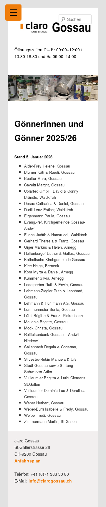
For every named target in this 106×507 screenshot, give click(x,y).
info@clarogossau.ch (50, 481)
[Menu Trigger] (13, 12)
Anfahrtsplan (27, 461)
